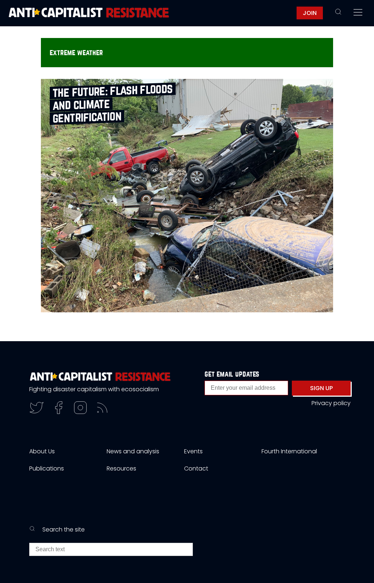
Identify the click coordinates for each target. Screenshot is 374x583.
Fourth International (289, 451)
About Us (42, 451)
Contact (196, 468)
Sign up (321, 388)
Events (193, 451)
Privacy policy (331, 403)
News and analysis (133, 451)
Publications (46, 468)
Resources (121, 468)
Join (310, 13)
